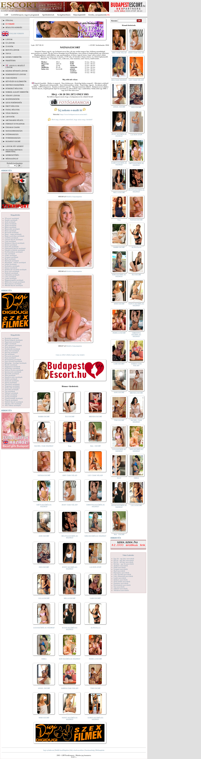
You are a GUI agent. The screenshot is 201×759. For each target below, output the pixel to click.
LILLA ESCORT (44, 598)
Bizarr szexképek (10, 231)
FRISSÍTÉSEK (11, 60)
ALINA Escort (95, 628)
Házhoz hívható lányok (17, 71)
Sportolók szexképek (12, 374)
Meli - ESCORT (95, 446)
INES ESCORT (44, 567)
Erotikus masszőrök (15, 85)
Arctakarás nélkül (14, 120)
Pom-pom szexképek (12, 356)
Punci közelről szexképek (13, 361)
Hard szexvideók (119, 571)
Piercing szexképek (11, 352)
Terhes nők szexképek (12, 388)
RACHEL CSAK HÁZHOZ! (43, 446)
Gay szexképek (10, 254)
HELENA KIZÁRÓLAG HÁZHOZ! (70, 537)
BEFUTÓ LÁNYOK (12, 50)
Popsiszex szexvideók (121, 583)
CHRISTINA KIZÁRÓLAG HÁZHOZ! (95, 505)
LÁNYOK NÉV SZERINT (15, 146)
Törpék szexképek (11, 395)
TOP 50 (8, 53)
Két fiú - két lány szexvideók (123, 562)
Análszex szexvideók (121, 566)
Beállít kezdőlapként (62, 750)
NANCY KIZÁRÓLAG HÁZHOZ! (70, 718)
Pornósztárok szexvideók (122, 585)
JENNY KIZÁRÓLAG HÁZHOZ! (69, 568)
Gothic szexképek (11, 255)
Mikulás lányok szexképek (14, 285)
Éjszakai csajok (13, 127)
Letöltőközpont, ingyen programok (25, 15)
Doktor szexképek (11, 245)
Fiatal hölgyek (13, 110)
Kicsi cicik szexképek (12, 271)
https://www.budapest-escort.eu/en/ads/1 (73, 114)
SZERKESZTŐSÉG (12, 155)
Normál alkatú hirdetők (17, 92)
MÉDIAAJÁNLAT (12, 159)
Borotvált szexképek (12, 232)
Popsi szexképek (10, 358)
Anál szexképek (10, 222)
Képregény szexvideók (121, 573)
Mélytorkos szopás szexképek (15, 282)
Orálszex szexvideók (121, 580)
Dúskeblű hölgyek (14, 88)
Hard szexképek (10, 259)
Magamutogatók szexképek (14, 280)
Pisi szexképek (10, 354)
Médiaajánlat (100, 750)
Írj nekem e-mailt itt (70, 110)
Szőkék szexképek (11, 379)
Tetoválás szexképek (12, 389)
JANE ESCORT (44, 536)
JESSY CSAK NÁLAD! (70, 505)
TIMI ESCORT (95, 688)
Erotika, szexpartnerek (97, 15)
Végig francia (12, 113)
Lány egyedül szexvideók (122, 574)
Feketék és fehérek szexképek (15, 250)
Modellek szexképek (12, 338)
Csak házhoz (11, 78)
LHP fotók (10, 117)
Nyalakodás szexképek (12, 349)
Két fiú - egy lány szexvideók (124, 560)
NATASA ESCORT (44, 475)
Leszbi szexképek (11, 278)
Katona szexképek (11, 268)
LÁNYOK (9, 39)
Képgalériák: (15, 215)
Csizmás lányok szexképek (14, 239)
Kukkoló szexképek (11, 273)
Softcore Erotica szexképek (14, 370)
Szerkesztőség (89, 750)
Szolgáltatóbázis (63, 15)
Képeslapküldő (79, 15)
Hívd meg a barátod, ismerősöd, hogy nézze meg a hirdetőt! (72, 119)
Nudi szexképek (10, 347)
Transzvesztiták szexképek (14, 398)
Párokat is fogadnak (15, 124)
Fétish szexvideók (120, 567)
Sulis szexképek (10, 375)
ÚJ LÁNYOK (10, 43)
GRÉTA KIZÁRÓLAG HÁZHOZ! (44, 505)
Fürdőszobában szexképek (14, 252)
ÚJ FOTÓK (9, 46)
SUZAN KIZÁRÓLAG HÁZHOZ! (69, 628)
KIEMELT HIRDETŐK (14, 57)
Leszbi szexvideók (120, 578)
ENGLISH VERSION (16, 33)
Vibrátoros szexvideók (121, 590)
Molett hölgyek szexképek (14, 340)
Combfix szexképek (11, 238)
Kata (69, 446)
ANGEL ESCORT (44, 688)
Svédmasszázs (12, 134)
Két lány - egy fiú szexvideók (124, 564)
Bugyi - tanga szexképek (13, 234)
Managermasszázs (14, 131)
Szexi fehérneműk (14, 103)
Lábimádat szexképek (12, 275)
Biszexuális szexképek (12, 229)
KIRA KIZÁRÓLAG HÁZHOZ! (95, 536)
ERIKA (43, 659)
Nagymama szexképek (12, 342)
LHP (6, 15)
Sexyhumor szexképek (12, 368)
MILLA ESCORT (69, 598)
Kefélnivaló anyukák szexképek (15, 269)
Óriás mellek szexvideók (122, 581)
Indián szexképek (11, 264)
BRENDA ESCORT (95, 416)
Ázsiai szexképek (10, 225)
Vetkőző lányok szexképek (14, 402)
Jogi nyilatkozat (48, 750)
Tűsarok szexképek (11, 400)
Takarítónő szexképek (12, 384)
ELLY (119, 478)
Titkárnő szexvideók (121, 588)
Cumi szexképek (10, 241)
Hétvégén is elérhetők (16, 81)
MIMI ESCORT (44, 718)
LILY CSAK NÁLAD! (95, 475)
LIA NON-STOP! (95, 567)
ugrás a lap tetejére (78, 355)
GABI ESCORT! (95, 598)
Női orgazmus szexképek (13, 345)
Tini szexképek (10, 391)
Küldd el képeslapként (74, 196)
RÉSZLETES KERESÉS (14, 27)
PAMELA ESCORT (95, 659)
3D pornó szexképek (12, 218)
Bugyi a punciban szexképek (14, 236)
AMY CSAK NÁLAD (69, 475)
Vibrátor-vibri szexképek (13, 403)
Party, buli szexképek (12, 351)
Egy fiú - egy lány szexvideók (124, 558)
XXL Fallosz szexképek (13, 405)
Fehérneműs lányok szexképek (15, 248)
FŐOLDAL (9, 20)
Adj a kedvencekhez (77, 750)
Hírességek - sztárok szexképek (15, 262)
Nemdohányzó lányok (16, 74)
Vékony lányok (13, 95)
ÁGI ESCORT (69, 416)
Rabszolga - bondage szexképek (15, 363)
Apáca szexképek (10, 224)
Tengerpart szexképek (12, 386)
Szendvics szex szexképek (13, 377)
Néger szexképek (10, 344)
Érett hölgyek (12, 106)
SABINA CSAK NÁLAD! (69, 688)
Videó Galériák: (128, 555)
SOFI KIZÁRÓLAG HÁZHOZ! (69, 659)
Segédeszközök (13, 99)
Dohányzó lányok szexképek (14, 243)
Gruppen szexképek (11, 257)
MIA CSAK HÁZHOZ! (119, 80)
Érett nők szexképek (12, 246)
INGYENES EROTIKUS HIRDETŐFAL (14, 150)
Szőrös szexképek (11, 382)
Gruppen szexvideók (121, 569)
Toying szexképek (11, 396)
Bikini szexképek (10, 227)
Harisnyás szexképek (12, 261)
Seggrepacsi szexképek (12, 366)
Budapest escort (13, 141)
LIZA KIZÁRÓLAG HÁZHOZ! (44, 628)
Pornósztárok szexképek (13, 359)
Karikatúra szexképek (12, 266)
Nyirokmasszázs (13, 138)
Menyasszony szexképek (13, 284)
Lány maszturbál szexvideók (123, 576)
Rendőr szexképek (11, 365)
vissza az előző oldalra (63, 355)
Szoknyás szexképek (12, 381)
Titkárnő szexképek (11, 393)
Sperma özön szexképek (13, 372)
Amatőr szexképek (11, 220)
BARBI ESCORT (44, 416)
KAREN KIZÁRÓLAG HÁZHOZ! (95, 718)
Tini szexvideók (119, 587)
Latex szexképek (10, 276)
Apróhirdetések (48, 15)
